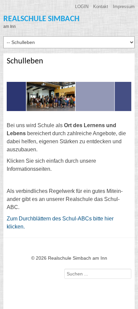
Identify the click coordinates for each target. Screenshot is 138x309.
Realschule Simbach (41, 19)
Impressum (124, 6)
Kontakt (100, 6)
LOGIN (81, 6)
